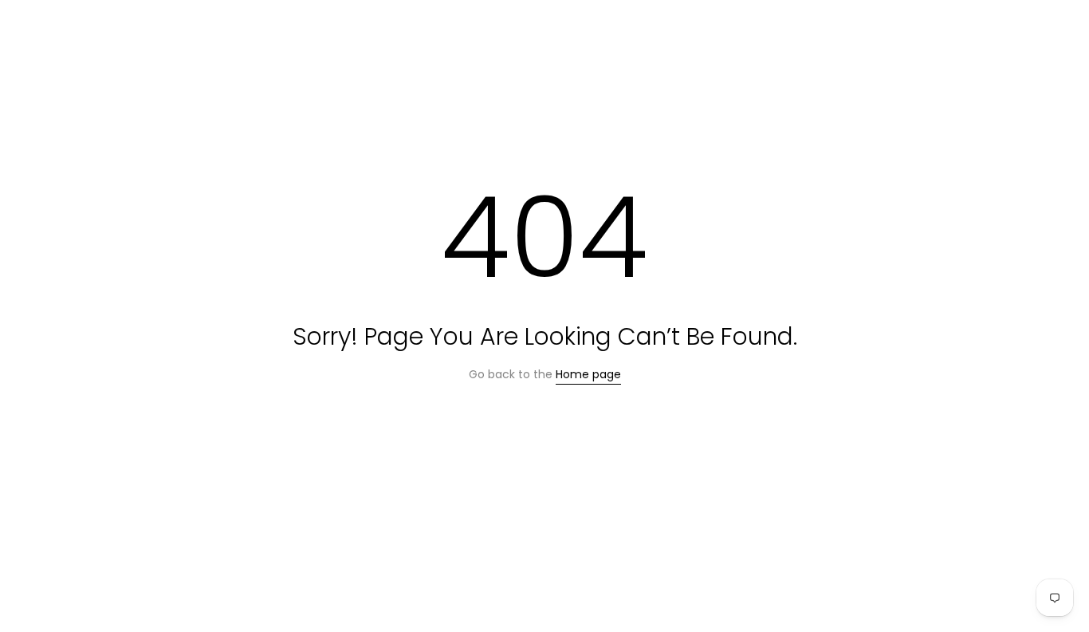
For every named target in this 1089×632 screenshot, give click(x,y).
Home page (588, 374)
